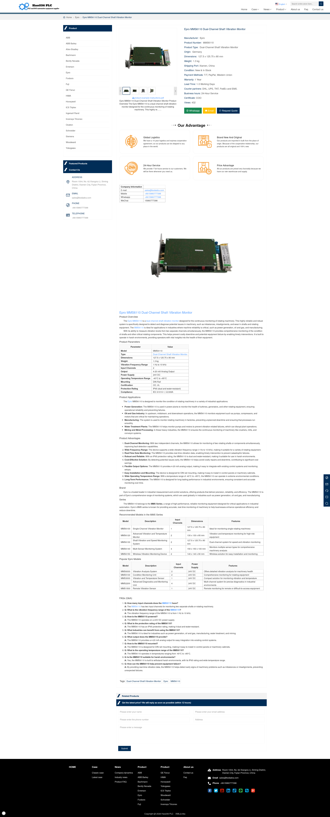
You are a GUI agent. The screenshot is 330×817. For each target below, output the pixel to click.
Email (211, 110)
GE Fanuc (70, 89)
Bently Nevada (72, 60)
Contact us (317, 9)
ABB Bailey (71, 43)
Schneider (70, 130)
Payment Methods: (193, 74)
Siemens (70, 136)
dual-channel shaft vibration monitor (162, 320)
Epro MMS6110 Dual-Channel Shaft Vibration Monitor (107, 17)
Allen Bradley (72, 49)
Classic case (98, 772)
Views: (187, 102)
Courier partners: (193, 88)
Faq (306, 9)
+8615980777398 (80, 207)
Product (280, 9)
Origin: (187, 51)
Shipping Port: (191, 65)
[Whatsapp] (327, 477)
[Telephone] (327, 490)
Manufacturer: (191, 37)
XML (177, 813)
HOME (72, 767)
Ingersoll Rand (72, 113)
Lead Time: (190, 84)
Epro (77, 17)
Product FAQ (120, 781)
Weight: (188, 61)
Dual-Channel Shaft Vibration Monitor (167, 312)
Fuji (67, 84)
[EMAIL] (327, 484)
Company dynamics (124, 772)
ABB (68, 37)
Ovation (69, 124)
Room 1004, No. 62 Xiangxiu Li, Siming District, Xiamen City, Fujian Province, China (90, 184)
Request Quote (230, 110)
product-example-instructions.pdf (149, 97)
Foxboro (69, 78)
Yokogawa (71, 147)
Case (254, 9)
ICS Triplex (71, 107)
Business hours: (192, 93)
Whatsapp (194, 110)
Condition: (189, 70)
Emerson (70, 66)
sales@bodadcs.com (81, 197)
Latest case (97, 777)
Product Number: (193, 42)
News (266, 9)
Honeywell (71, 101)
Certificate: (189, 97)
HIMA (68, 95)
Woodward (71, 142)
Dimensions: (190, 56)
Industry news (121, 777)
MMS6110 (134, 312)
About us (295, 9)
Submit (124, 748)
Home (244, 9)
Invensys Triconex (74, 118)
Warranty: (189, 79)
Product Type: (191, 47)
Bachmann (71, 55)
